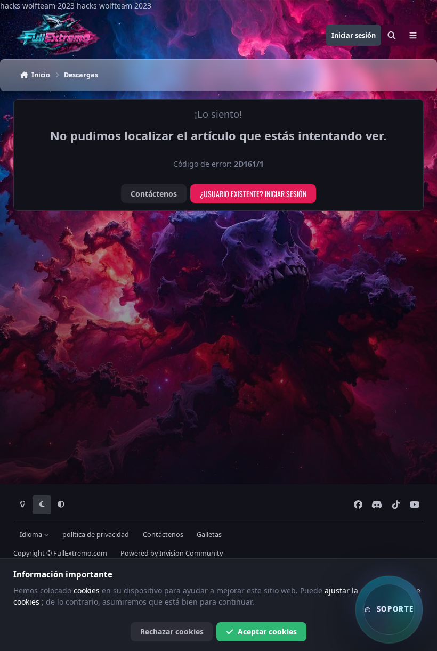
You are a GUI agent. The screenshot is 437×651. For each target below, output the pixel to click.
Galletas (209, 534)
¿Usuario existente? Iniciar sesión (253, 193)
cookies (88, 590)
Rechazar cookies (172, 631)
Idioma (32, 534)
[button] (389, 609)
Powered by (171, 553)
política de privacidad (95, 534)
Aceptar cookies (267, 631)
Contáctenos (154, 194)
